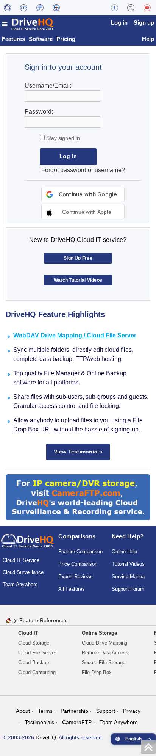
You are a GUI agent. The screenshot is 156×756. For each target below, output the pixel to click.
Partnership (74, 711)
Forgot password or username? (83, 170)
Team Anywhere (20, 584)
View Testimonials (78, 452)
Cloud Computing (37, 672)
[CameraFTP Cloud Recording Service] (40, 7)
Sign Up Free (78, 258)
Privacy (131, 711)
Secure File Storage (103, 662)
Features (13, 39)
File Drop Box (97, 672)
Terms (45, 711)
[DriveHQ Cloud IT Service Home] (28, 24)
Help (148, 39)
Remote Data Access (105, 653)
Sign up (144, 22)
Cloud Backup (33, 662)
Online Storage (99, 633)
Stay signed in (62, 138)
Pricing (65, 39)
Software (41, 39)
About (23, 711)
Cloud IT (28, 633)
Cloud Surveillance (23, 572)
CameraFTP (77, 722)
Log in (119, 22)
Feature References (43, 620)
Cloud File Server (37, 653)
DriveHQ (46, 737)
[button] (83, 211)
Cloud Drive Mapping (104, 643)
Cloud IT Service (21, 560)
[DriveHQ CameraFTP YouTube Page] (147, 7)
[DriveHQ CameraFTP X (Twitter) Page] (130, 7)
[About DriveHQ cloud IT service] (27, 544)
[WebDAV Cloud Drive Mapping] (7, 7)
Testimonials (39, 722)
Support (105, 711)
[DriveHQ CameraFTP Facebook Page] (114, 7)
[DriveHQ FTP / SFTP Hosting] (23, 7)
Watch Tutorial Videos (78, 280)
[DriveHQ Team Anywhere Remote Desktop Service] (56, 7)
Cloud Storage (33, 643)
